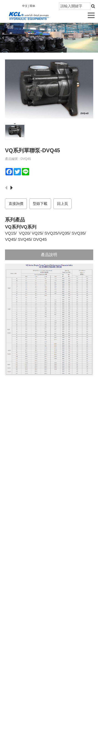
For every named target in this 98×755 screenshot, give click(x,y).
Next (95, 38)
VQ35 (64, 233)
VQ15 (10, 233)
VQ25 (37, 233)
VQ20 (24, 233)
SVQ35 (78, 233)
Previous (3, 38)
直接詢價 (16, 204)
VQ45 (10, 239)
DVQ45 (40, 239)
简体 (32, 6)
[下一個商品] (12, 188)
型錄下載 (40, 204)
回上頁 (62, 204)
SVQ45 (24, 239)
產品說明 (49, 254)
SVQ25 (51, 233)
